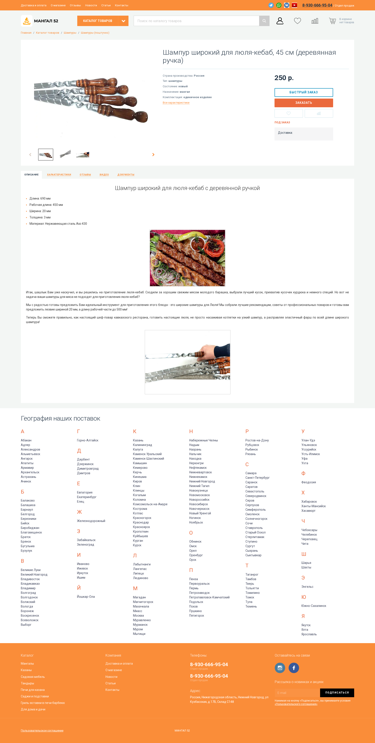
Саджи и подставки (35, 696)
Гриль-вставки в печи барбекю (43, 703)
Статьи (106, 5)
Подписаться (337, 692)
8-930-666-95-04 (317, 5)
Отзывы (75, 5)
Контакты (121, 5)
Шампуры (70, 32)
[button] (30, 154)
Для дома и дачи (33, 709)
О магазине (58, 5)
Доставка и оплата (33, 5)
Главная (26, 32)
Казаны (26, 670)
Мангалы (27, 663)
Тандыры (27, 683)
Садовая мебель (33, 677)
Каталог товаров (47, 32)
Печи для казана (33, 690)
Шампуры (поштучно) (95, 32)
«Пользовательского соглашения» (296, 704)
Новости (91, 5)
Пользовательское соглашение (42, 730)
